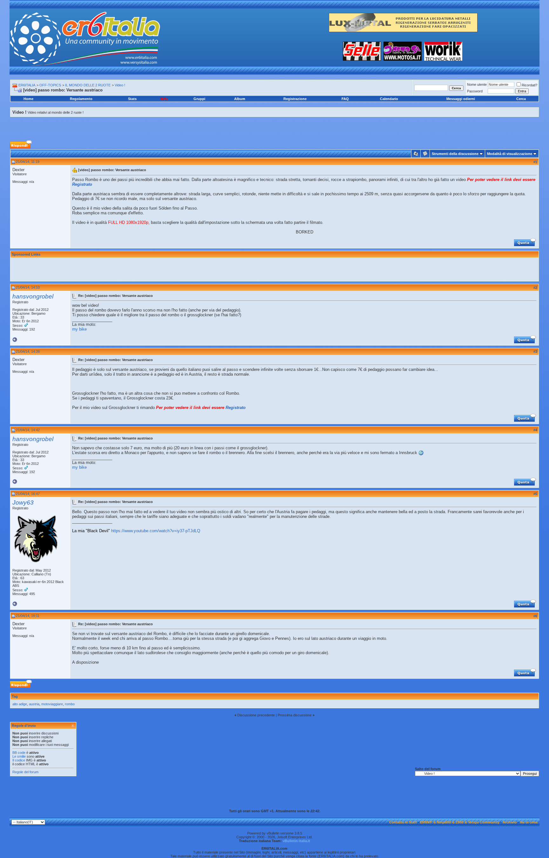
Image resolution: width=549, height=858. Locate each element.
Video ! (120, 85)
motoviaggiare (52, 704)
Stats (132, 99)
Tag (15, 696)
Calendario (389, 99)
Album (239, 99)
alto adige (19, 704)
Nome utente (477, 84)
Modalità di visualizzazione (509, 154)
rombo (70, 704)
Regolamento (81, 99)
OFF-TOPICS (50, 85)
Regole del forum (25, 772)
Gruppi (199, 99)
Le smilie (19, 756)
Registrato (82, 184)
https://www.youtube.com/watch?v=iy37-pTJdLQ (155, 530)
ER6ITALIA (26, 85)
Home (28, 99)
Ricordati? (529, 85)
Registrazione (295, 99)
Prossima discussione (295, 715)
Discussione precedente (256, 715)
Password (475, 91)
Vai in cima (529, 822)
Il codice (19, 760)
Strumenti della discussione (455, 154)
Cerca (521, 99)
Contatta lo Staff (403, 822)
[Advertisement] (274, 124)
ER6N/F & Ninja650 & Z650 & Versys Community (459, 822)
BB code (18, 752)
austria (34, 704)
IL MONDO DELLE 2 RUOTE (88, 85)
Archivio (510, 822)
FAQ (345, 99)
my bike (79, 329)
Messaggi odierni (460, 99)
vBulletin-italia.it (296, 841)
